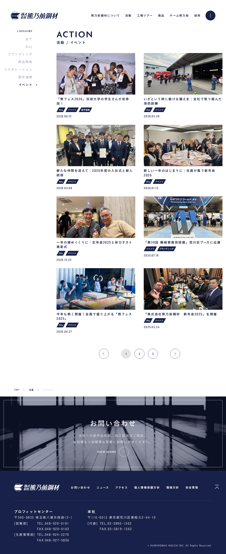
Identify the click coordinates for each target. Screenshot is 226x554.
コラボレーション (18, 69)
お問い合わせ (80, 487)
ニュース (103, 487)
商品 (161, 15)
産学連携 (25, 77)
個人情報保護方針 (147, 487)
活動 (128, 15)
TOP (16, 390)
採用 (197, 15)
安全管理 (192, 487)
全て (29, 39)
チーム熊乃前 (179, 15)
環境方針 (172, 487)
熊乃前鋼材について (105, 15)
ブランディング (20, 54)
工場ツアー (145, 15)
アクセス (121, 487)
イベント (26, 84)
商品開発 (25, 61)
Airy (29, 46)
